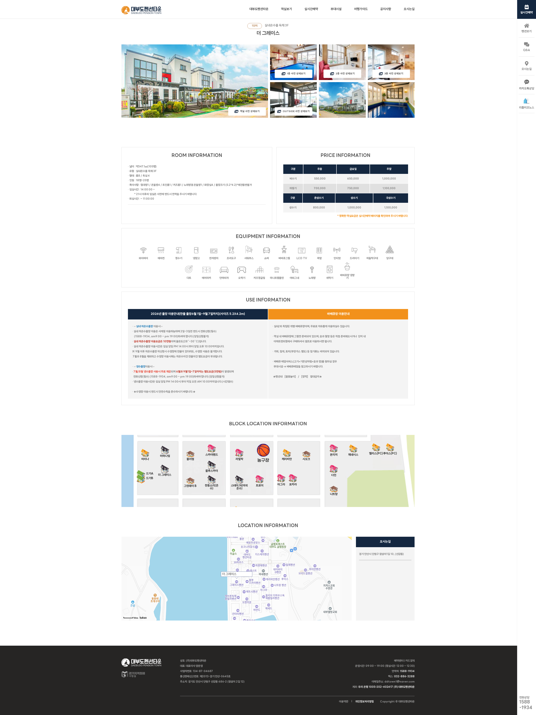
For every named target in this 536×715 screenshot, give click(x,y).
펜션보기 (527, 31)
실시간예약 (526, 12)
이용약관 (343, 701)
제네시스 (353, 453)
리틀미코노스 (526, 107)
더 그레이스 (164, 473)
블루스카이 (211, 469)
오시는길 (527, 69)
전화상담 (525, 703)
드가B (149, 478)
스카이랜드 (211, 453)
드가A (149, 473)
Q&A (526, 50)
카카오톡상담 (526, 88)
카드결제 (410, 660)
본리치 (334, 453)
